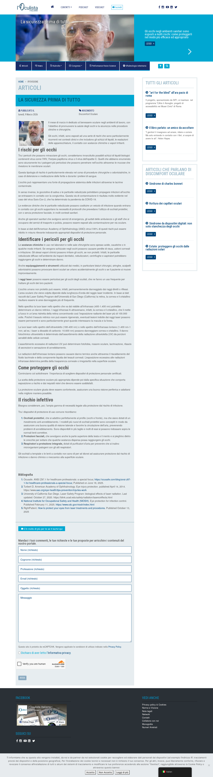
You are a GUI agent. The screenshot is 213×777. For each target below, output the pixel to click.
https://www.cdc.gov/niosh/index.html (75, 504)
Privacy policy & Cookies (154, 704)
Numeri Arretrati (149, 727)
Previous (23, 52)
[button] (160, 66)
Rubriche (56, 66)
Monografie (147, 724)
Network (146, 714)
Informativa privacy (59, 653)
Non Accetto (105, 772)
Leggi (149, 43)
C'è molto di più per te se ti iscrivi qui (42, 528)
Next (190, 52)
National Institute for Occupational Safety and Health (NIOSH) (56, 500)
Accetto (90, 772)
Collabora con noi (150, 720)
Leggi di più (122, 772)
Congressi (76, 66)
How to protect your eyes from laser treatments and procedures (71, 508)
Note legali (147, 711)
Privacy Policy (114, 646)
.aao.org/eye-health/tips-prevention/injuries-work (61, 490)
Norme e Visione (150, 707)
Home (21, 81)
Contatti (65, 7)
